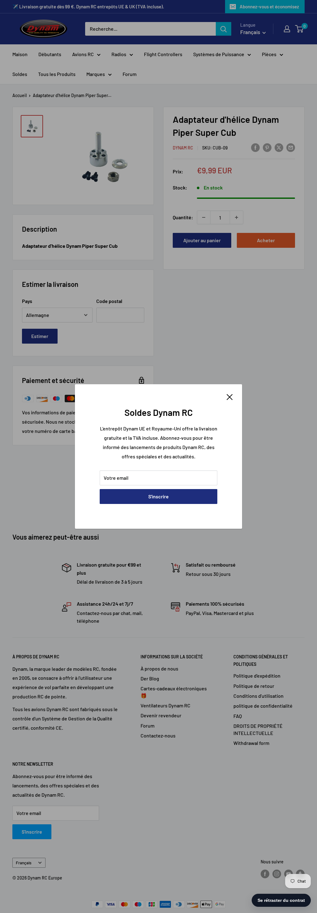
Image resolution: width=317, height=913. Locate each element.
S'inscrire (158, 496)
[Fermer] (230, 396)
